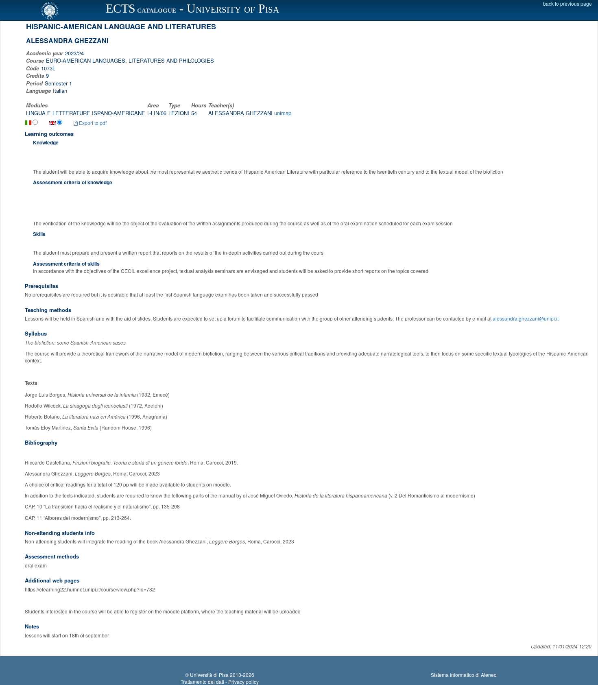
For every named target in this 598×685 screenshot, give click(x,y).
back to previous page (567, 3)
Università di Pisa (209, 674)
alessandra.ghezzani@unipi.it (526, 318)
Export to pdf (92, 122)
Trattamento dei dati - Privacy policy (220, 681)
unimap (282, 113)
